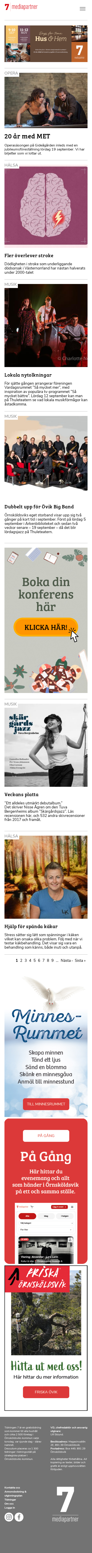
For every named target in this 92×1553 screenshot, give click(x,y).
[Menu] (83, 8)
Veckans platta (21, 794)
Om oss (9, 1504)
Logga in (9, 1508)
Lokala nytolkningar (28, 374)
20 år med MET (27, 135)
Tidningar (10, 1500)
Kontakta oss (12, 1487)
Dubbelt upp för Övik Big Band (39, 506)
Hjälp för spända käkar (31, 926)
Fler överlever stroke (29, 255)
